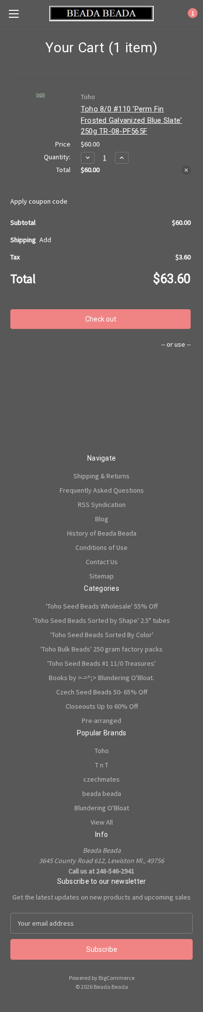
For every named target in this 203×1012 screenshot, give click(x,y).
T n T (101, 764)
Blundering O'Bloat (101, 807)
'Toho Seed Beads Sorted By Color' (101, 634)
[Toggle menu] (13, 13)
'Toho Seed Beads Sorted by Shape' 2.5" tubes (101, 620)
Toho (102, 750)
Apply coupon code (39, 201)
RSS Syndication (102, 504)
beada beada (101, 793)
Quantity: (57, 156)
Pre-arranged (101, 720)
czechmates (101, 779)
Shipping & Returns (101, 475)
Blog (101, 518)
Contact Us (102, 561)
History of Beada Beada (101, 533)
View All (102, 822)
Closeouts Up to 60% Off (102, 706)
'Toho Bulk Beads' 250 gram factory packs (101, 649)
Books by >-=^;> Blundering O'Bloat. (101, 677)
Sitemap (101, 576)
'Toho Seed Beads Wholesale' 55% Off (102, 606)
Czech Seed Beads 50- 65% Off (101, 691)
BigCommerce (117, 977)
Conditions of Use (101, 547)
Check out (100, 319)
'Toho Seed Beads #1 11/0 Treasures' (101, 663)
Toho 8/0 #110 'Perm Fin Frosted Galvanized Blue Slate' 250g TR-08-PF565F (131, 120)
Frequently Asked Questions (102, 490)
